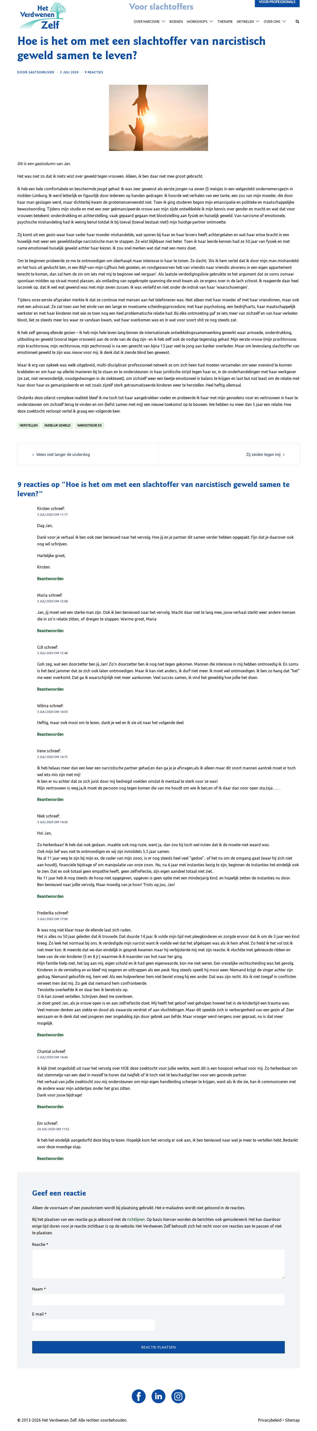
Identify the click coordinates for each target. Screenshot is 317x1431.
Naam (39, 1289)
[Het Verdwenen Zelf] (41, 15)
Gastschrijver (41, 72)
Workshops (197, 22)
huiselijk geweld (58, 425)
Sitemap (292, 1420)
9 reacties (94, 72)
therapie (225, 22)
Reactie (40, 1244)
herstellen (29, 425)
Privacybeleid (270, 1420)
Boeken (176, 22)
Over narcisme (147, 22)
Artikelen (245, 22)
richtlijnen (136, 1219)
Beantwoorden (50, 578)
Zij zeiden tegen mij (263, 454)
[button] (298, 22)
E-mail (39, 1314)
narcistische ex (90, 425)
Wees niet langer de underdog (63, 454)
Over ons (272, 22)
